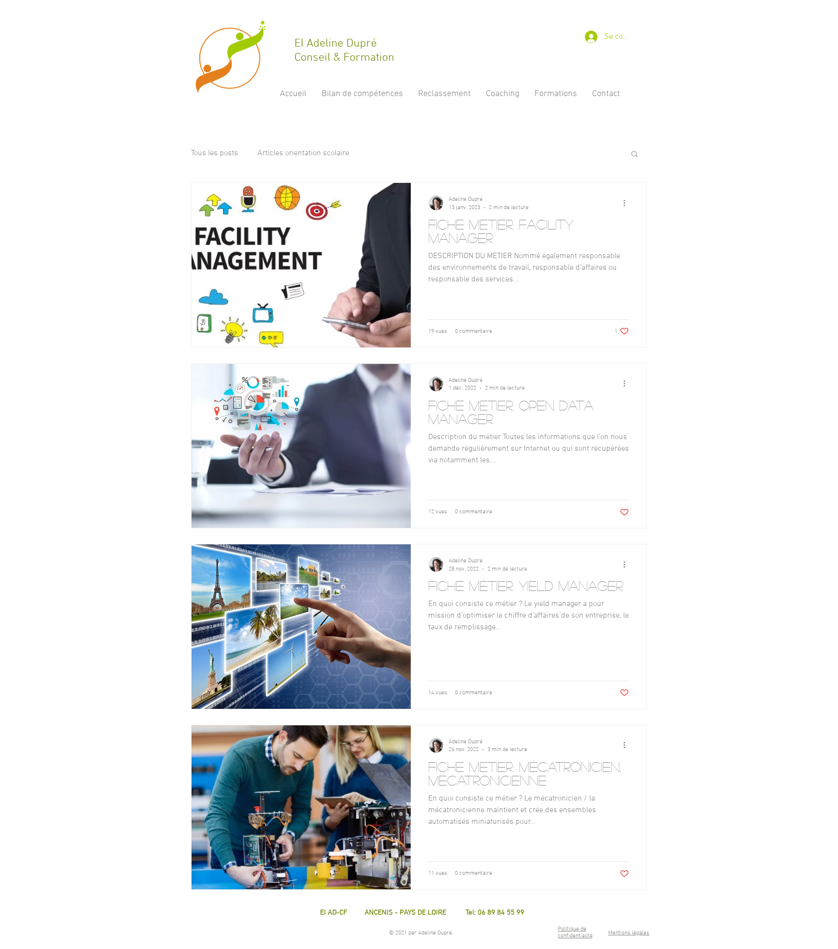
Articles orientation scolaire (303, 153)
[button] (634, 154)
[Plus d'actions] (627, 203)
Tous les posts (214, 153)
